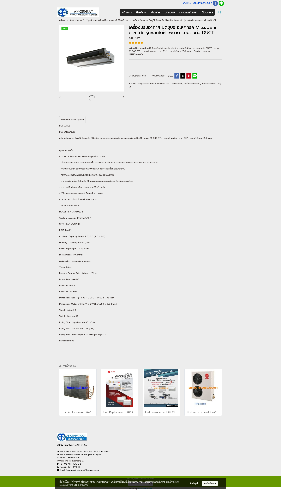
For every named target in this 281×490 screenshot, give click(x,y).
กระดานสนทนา (188, 12)
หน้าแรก (127, 12)
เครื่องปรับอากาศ (192, 83)
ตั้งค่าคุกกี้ (194, 483)
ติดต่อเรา (207, 12)
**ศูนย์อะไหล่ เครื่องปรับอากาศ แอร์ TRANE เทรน (160, 83)
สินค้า (140, 12)
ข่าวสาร (155, 12)
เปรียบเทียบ (159, 75)
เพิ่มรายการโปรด (138, 75)
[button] (219, 12)
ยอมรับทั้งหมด (210, 483)
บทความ (170, 12)
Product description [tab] (72, 119)
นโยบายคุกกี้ (83, 485)
